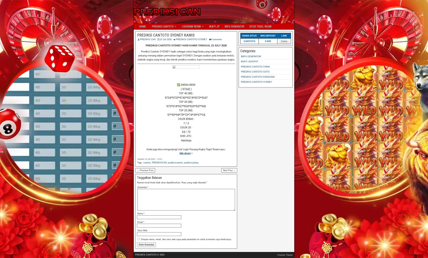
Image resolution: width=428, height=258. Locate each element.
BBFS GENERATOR (234, 26)
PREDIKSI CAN (147, 39)
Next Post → (229, 170)
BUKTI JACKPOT (249, 61)
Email (140, 222)
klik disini (185, 153)
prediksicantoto (175, 162)
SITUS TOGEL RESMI (260, 26)
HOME (142, 26)
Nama (140, 213)
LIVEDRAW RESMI (191, 26)
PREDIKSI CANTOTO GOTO (255, 71)
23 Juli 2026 (166, 39)
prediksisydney (191, 162)
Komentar (142, 187)
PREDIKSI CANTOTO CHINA (255, 66)
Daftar (284, 41)
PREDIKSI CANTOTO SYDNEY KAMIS (166, 35)
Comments (216, 39)
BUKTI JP (214, 26)
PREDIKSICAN (159, 162)
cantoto (146, 162)
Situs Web (142, 230)
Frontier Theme (285, 254)
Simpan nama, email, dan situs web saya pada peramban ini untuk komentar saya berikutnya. (186, 239)
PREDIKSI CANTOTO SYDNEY (191, 39)
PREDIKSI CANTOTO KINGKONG (258, 77)
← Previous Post (145, 170)
